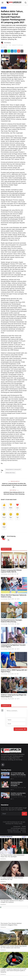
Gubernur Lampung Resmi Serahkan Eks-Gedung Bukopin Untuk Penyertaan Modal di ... (14, 485)
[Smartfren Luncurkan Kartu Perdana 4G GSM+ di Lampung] (5, 795)
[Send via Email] (18, 51)
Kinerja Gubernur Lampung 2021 (13, 469)
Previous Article (14, 481)
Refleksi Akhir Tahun (10, 472)
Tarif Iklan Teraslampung (14, 832)
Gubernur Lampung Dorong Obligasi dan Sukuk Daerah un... (13, 695)
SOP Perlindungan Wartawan (18, 828)
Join (24, 813)
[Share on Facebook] (2, 51)
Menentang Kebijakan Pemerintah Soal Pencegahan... (16, 783)
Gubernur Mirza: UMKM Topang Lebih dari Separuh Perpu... (14, 670)
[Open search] (25, 2)
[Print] (22, 51)
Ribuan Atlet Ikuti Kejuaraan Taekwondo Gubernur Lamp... (13, 596)
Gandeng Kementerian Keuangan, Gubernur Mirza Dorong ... (11, 621)
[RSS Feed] (8, 540)
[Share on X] (5, 51)
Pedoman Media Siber (13, 830)
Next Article (13, 490)
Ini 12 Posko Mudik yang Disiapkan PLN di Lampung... (18, 773)
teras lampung (11, 536)
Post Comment (19, 729)
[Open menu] (2, 2)
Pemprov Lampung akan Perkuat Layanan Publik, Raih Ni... (11, 571)
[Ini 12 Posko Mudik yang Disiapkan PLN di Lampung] (5, 775)
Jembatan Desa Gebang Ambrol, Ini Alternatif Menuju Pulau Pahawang (14, 493)
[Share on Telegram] (15, 51)
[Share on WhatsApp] (8, 51)
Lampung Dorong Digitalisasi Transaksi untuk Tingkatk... (13, 646)
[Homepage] (14, 2)
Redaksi (24, 826)
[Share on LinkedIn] (12, 51)
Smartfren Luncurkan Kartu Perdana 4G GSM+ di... (18, 794)
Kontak (24, 832)
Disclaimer (23, 830)
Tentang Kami (16, 826)
